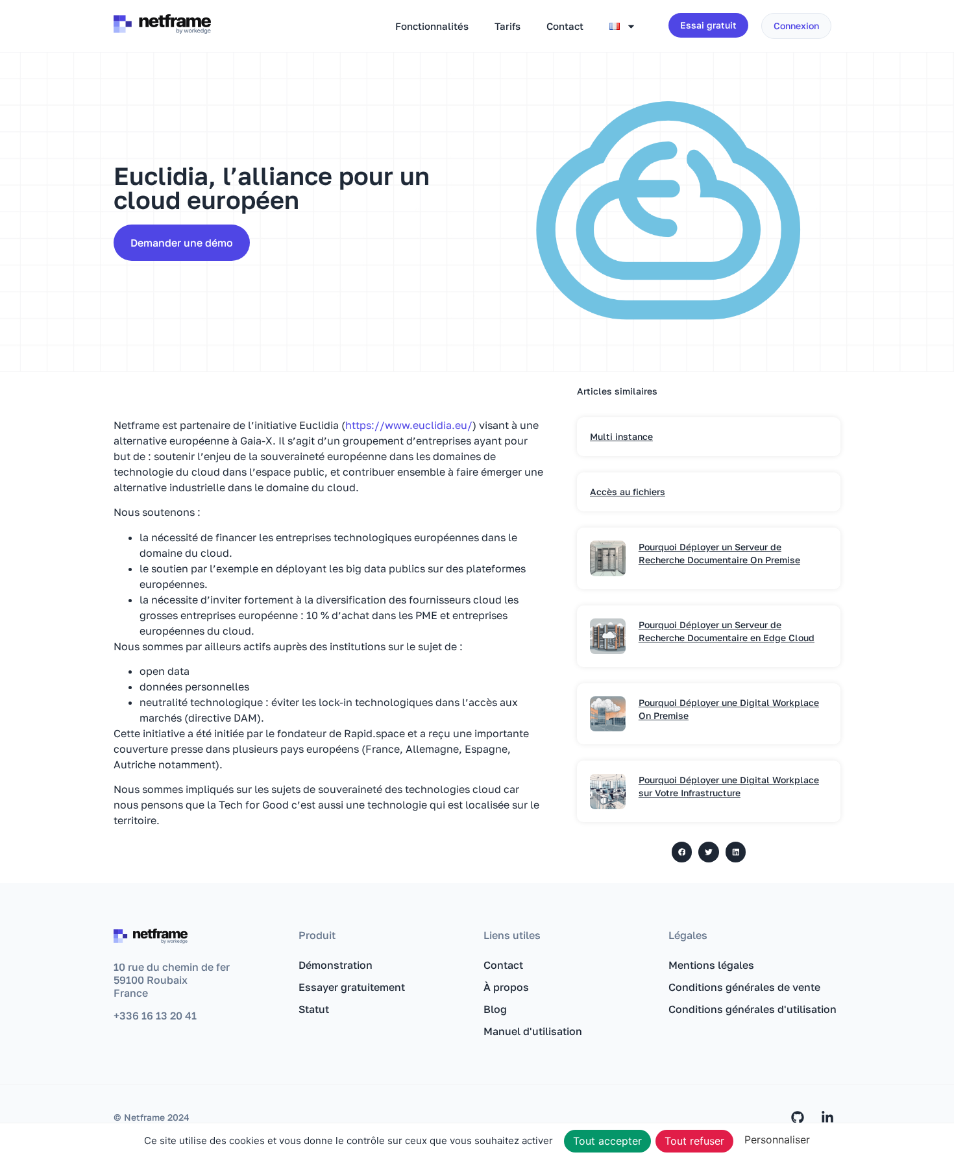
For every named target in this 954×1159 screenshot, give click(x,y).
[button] (682, 852)
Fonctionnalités (432, 26)
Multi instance (621, 436)
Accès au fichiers (627, 491)
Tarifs (507, 26)
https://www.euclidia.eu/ (408, 425)
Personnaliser (777, 1139)
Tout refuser (694, 1140)
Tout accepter (607, 1140)
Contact (564, 26)
